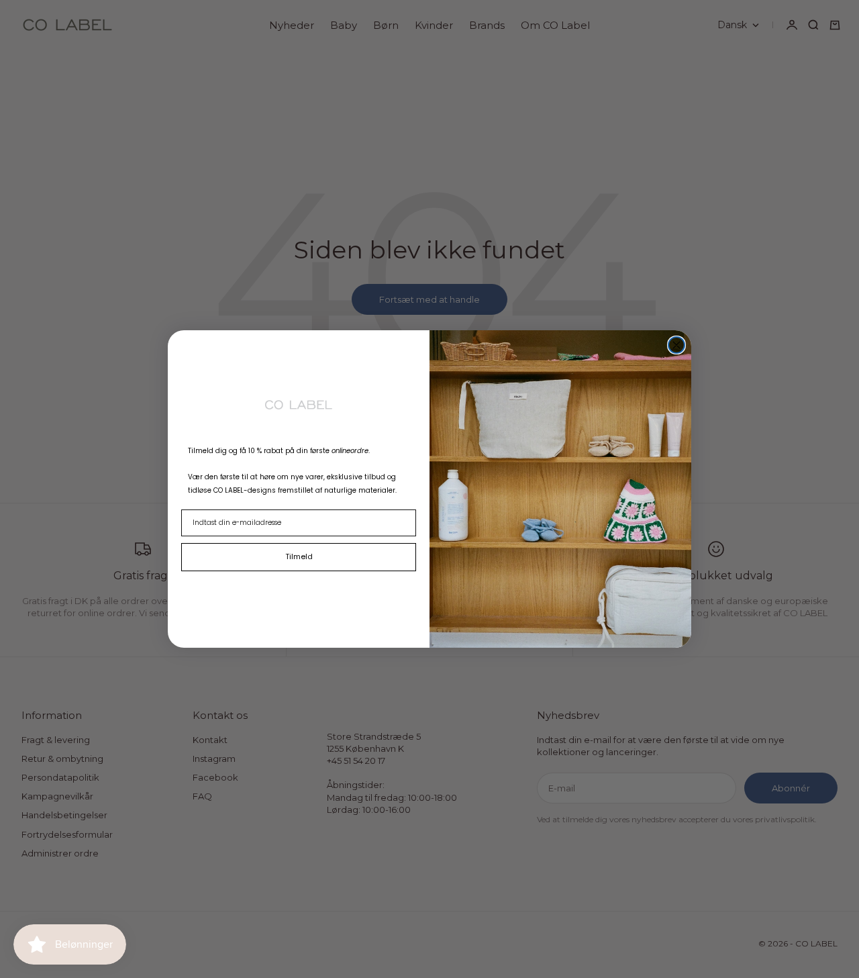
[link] (298, 404)
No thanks (299, 587)
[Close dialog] (676, 345)
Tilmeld (299, 556)
